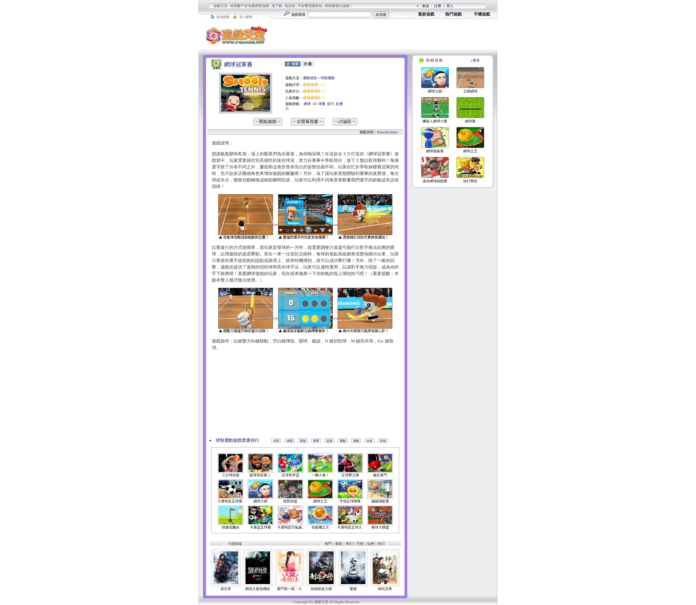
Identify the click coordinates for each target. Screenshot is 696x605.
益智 (329, 440)
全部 (276, 440)
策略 (356, 440)
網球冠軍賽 (238, 64)
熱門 (328, 544)
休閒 (289, 440)
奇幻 (349, 544)
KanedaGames (387, 132)
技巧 (330, 104)
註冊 (437, 6)
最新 (338, 544)
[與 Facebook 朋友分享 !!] (292, 65)
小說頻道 (235, 544)
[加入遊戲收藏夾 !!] (307, 65)
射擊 (316, 440)
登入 (449, 6)
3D (314, 104)
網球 (307, 104)
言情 (359, 544)
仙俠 (370, 544)
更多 (475, 60)
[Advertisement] (386, 35)
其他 (383, 440)
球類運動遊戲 (229, 440)
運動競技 (310, 78)
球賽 (321, 104)
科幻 (381, 544)
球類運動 (328, 78)
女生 (369, 440)
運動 (343, 440)
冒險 (303, 440)
